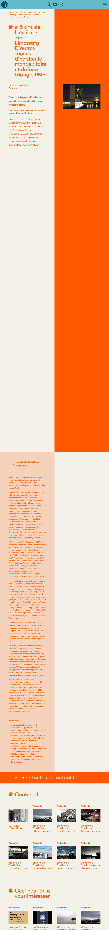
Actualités (20, 12)
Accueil (11, 12)
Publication (13, 88)
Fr (55, 4)
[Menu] (105, 4)
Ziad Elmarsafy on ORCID (28, 463)
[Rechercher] (49, 4)
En (61, 4)
